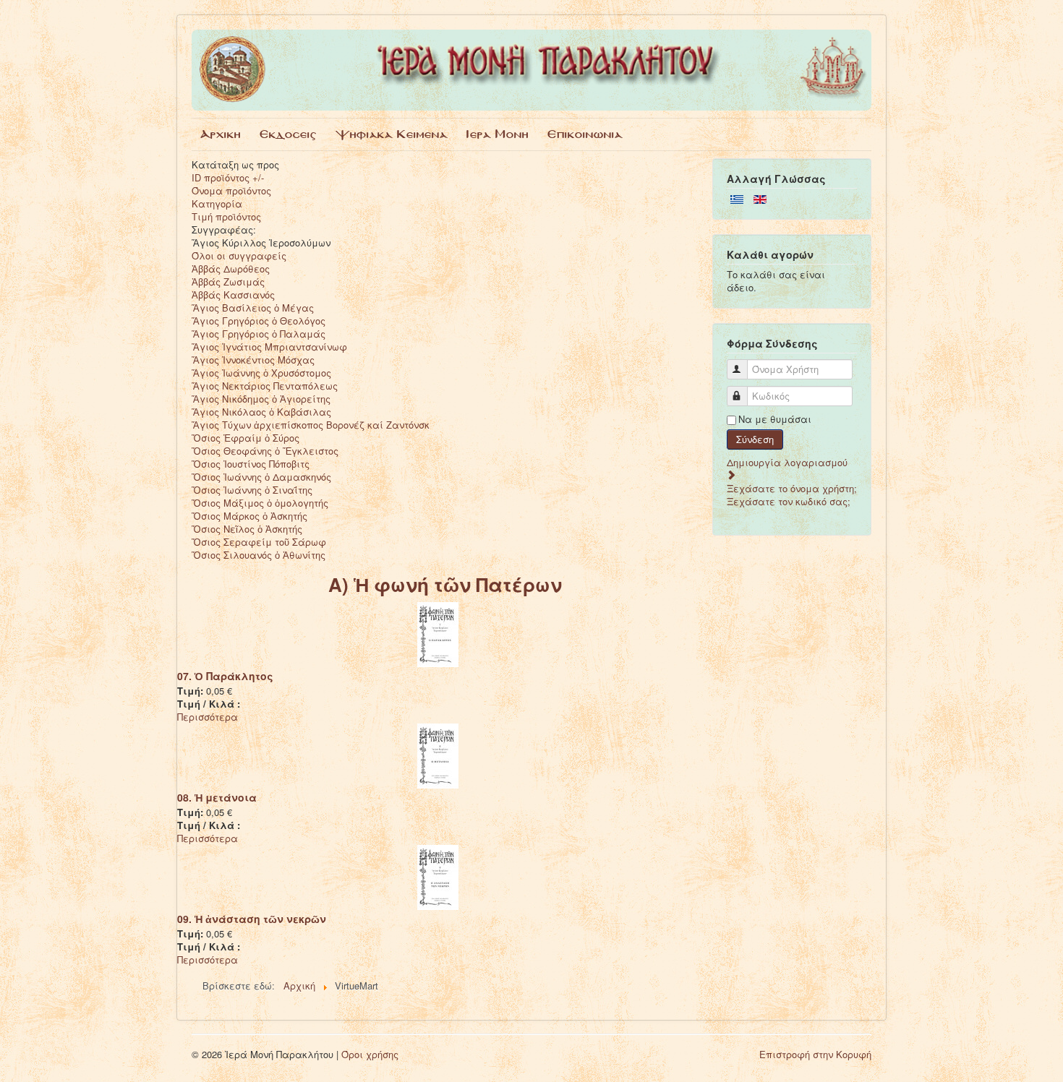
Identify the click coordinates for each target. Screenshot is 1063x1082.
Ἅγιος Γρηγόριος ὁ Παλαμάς (258, 333)
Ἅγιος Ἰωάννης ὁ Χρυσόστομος (261, 372)
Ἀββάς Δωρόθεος (231, 268)
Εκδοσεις (288, 134)
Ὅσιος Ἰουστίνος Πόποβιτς (250, 464)
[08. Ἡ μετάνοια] (437, 754)
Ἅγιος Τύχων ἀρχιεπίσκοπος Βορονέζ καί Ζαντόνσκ (311, 424)
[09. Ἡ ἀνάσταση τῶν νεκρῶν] (437, 876)
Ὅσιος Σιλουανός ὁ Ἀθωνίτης (258, 555)
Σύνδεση (755, 439)
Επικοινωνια (585, 134)
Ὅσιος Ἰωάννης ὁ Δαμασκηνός (261, 477)
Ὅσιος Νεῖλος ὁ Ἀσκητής (247, 529)
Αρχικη (220, 134)
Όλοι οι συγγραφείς (239, 255)
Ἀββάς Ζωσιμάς (228, 281)
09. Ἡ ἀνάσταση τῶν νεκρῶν (251, 918)
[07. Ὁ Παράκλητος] (437, 633)
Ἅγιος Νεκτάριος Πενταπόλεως (265, 385)
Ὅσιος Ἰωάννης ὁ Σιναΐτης (252, 490)
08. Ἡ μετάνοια (217, 797)
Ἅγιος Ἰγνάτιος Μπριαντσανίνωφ (269, 346)
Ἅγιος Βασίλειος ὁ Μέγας (253, 307)
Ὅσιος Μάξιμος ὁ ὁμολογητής (260, 503)
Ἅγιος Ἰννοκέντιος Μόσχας (253, 359)
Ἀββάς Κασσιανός (233, 294)
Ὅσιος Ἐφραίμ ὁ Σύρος (245, 438)
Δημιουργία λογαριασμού (787, 462)
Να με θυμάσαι (774, 419)
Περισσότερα (207, 717)
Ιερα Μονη (497, 134)
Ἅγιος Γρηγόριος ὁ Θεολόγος (258, 320)
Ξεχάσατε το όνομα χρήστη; (792, 488)
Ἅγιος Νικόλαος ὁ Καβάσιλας (261, 411)
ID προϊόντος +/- (228, 177)
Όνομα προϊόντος (231, 190)
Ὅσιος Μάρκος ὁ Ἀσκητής (249, 516)
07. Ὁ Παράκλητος (225, 676)
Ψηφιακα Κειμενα (392, 134)
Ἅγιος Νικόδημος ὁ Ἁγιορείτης (261, 398)
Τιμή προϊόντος (226, 216)
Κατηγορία (217, 203)
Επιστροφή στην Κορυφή (815, 1054)
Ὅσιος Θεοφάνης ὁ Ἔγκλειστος (265, 451)
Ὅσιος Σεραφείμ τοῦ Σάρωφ (259, 542)
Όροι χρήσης (369, 1054)
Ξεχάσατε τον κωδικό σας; (788, 501)
